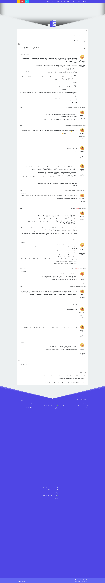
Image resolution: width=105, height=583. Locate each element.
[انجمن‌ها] (85, 37)
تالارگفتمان (85, 30)
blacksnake (84, 125)
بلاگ (52, 1)
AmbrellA (82, 169)
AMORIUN (82, 216)
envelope (82, 151)
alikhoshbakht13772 (75, 239)
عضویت (22, 1)
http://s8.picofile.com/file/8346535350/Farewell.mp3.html (66, 250)
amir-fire (81, 330)
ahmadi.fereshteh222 (79, 190)
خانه (81, 399)
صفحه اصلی (84, 1)
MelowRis (76, 48)
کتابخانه (78, 1)
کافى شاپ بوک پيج (62, 378)
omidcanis (79, 107)
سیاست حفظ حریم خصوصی (77, 579)
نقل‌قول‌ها (73, 1)
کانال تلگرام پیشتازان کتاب (21, 400)
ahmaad (81, 115)
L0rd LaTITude (79, 125)
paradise (84, 190)
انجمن (48, 1)
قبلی (21, 43)
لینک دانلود (81, 60)
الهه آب (78, 304)
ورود (27, 1)
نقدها (68, 1)
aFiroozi (19, 581)
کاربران (83, 579)
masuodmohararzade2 (73, 125)
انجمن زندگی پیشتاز (29, 407)
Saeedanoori (75, 378)
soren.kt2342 (75, 107)
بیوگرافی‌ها (63, 1)
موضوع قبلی (27, 364)
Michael (84, 208)
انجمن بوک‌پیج (30, 405)
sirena (82, 276)
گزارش (86, 579)
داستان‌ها (57, 1)
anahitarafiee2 (79, 143)
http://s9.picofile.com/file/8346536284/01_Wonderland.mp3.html (65, 252)
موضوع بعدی (22, 364)
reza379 (77, 208)
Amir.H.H (82, 294)
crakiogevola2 (83, 107)
